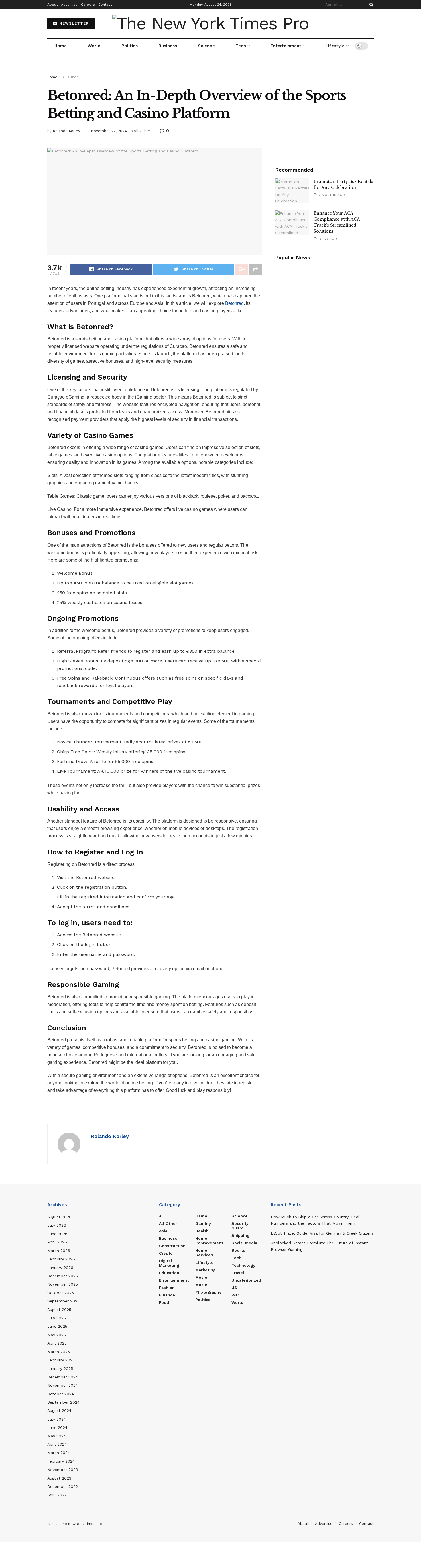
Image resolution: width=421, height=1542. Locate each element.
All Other (70, 77)
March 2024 (58, 1452)
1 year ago (326, 239)
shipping (240, 1235)
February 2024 (61, 1461)
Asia (163, 1231)
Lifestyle (335, 45)
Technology (243, 1265)
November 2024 (62, 1385)
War (235, 1295)
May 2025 (56, 1335)
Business (167, 45)
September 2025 (63, 1301)
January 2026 (60, 1267)
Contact (105, 5)
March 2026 (58, 1250)
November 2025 (62, 1284)
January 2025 (60, 1368)
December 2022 (62, 1486)
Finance (167, 1295)
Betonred (234, 303)
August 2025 (59, 1309)
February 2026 (61, 1259)
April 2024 (57, 1444)
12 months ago (330, 195)
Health (202, 1231)
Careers (88, 5)
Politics (129, 45)
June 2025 (57, 1326)
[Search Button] (370, 4)
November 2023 (62, 1469)
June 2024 (57, 1427)
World (94, 45)
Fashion (167, 1287)
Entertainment (285, 45)
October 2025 (60, 1292)
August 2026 (59, 1217)
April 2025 (57, 1343)
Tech (240, 45)
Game (201, 1216)
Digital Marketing (169, 1263)
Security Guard (240, 1225)
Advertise (69, 5)
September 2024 (63, 1402)
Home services (204, 1252)
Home (60, 45)
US (234, 1287)
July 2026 (56, 1225)
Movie (201, 1277)
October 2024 (60, 1394)
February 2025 (61, 1360)
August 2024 (59, 1410)
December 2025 (62, 1276)
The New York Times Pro (81, 1524)
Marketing (205, 1270)
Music (201, 1284)
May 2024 (56, 1436)
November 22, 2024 (109, 131)
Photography (208, 1292)
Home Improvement (209, 1240)
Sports (238, 1250)
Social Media (244, 1243)
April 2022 (57, 1494)
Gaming (203, 1223)
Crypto (166, 1253)
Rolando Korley (66, 131)
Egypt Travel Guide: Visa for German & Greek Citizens (322, 1233)
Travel (237, 1272)
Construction (172, 1245)
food (164, 1302)
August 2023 (59, 1478)
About (52, 5)
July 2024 (56, 1419)
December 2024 (62, 1377)
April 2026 (57, 1242)
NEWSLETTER (73, 23)
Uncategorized (246, 1280)
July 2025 (56, 1318)
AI (161, 1216)
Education (169, 1272)
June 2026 (57, 1233)
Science (206, 45)
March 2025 (58, 1351)
